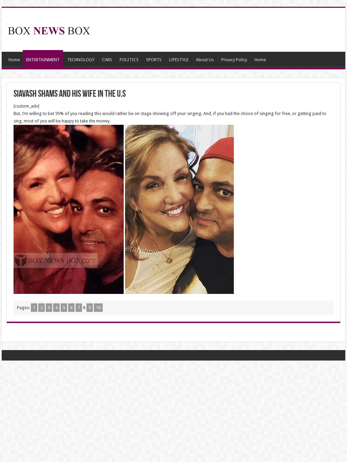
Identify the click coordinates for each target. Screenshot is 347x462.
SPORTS (154, 59)
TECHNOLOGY (81, 59)
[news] (49, 29)
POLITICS (129, 59)
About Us (205, 59)
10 (98, 307)
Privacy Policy (234, 59)
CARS (107, 59)
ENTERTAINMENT (43, 59)
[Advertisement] (217, 30)
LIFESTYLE (178, 59)
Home (14, 59)
